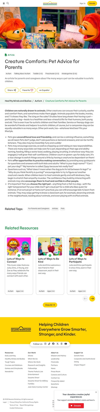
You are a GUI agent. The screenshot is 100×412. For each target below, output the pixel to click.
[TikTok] (49, 344)
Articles (55, 208)
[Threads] (62, 344)
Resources (9, 353)
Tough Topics (10, 362)
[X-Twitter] (57, 344)
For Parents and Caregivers (38, 208)
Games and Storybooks (14, 368)
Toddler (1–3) (38, 73)
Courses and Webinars (13, 365)
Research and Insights (36, 365)
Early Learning (10, 356)
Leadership (55, 359)
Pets (62, 208)
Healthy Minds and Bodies (18, 100)
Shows (30, 356)
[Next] (92, 299)
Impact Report (79, 365)
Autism (8, 73)
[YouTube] (66, 344)
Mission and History (58, 356)
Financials (55, 362)
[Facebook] (53, 344)
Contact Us (55, 378)
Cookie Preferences (16, 408)
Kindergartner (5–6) (69, 73)
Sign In (82, 3)
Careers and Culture (59, 375)
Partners (54, 365)
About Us (54, 353)
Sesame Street (33, 378)
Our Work (32, 353)
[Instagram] (45, 344)
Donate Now (79, 356)
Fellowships (32, 368)
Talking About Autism (22, 73)
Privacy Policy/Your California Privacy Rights (24, 402)
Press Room (55, 371)
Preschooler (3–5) (52, 73)
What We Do (33, 359)
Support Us (78, 353)
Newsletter (9, 371)
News (53, 368)
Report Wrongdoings (26, 405)
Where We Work (34, 362)
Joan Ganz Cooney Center (38, 387)
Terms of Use (14, 405)
